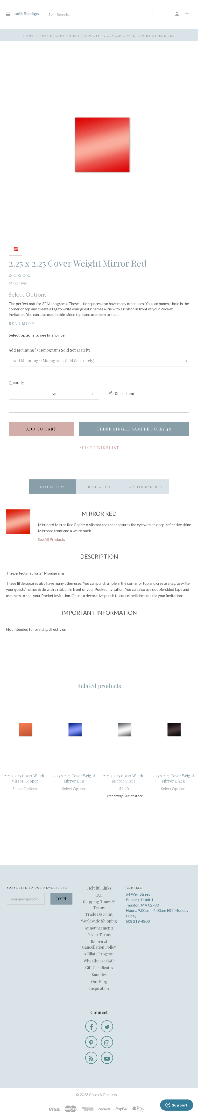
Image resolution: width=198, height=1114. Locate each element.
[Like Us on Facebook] (91, 1026)
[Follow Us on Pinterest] (91, 1042)
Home (28, 35)
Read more (22, 323)
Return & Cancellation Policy (99, 944)
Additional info (145, 487)
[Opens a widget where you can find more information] (176, 1105)
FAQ (99, 895)
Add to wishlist (99, 447)
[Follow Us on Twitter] (107, 1026)
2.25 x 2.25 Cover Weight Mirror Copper (25, 778)
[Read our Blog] (91, 1058)
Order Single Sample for (134, 428)
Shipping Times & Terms (99, 904)
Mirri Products (84, 35)
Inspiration (99, 988)
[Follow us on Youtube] (107, 1058)
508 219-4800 (138, 921)
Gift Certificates (99, 967)
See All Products (51, 539)
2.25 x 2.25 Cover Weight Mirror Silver (124, 778)
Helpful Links (99, 888)
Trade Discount (99, 914)
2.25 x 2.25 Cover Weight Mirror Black (173, 778)
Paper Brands (51, 35)
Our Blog (99, 981)
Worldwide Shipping (99, 920)
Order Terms (99, 934)
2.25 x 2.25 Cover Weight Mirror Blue (74, 778)
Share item (124, 393)
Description (52, 487)
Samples (99, 974)
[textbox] (99, 361)
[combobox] (99, 361)
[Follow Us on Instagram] (107, 1042)
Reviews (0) (99, 487)
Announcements (99, 927)
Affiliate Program (99, 953)
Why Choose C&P (99, 960)
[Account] (177, 14)
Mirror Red (18, 283)
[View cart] (187, 14)
